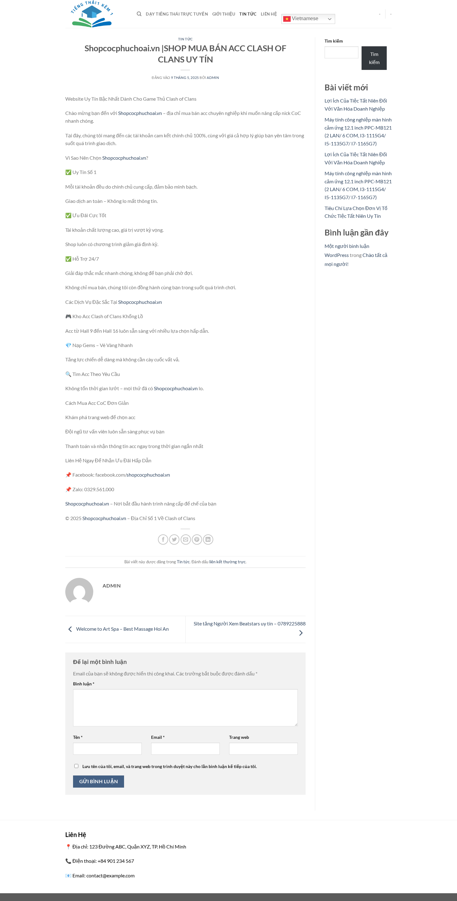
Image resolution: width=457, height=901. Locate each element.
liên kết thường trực (227, 561)
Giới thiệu (223, 13)
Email (158, 737)
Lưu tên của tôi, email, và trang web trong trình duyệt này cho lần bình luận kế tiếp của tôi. (169, 766)
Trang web (239, 737)
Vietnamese (304, 18)
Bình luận (84, 683)
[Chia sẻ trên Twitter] (174, 539)
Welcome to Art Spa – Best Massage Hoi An (122, 629)
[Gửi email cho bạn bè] (186, 539)
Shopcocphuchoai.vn (140, 113)
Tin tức (247, 13)
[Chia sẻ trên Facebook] (163, 539)
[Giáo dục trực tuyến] (96, 14)
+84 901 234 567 (116, 861)
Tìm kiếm (334, 40)
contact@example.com (110, 875)
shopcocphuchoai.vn (148, 475)
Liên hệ (269, 13)
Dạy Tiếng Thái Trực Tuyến (177, 13)
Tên (78, 737)
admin (213, 77)
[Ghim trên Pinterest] (197, 539)
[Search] (139, 14)
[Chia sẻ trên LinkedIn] (208, 539)
